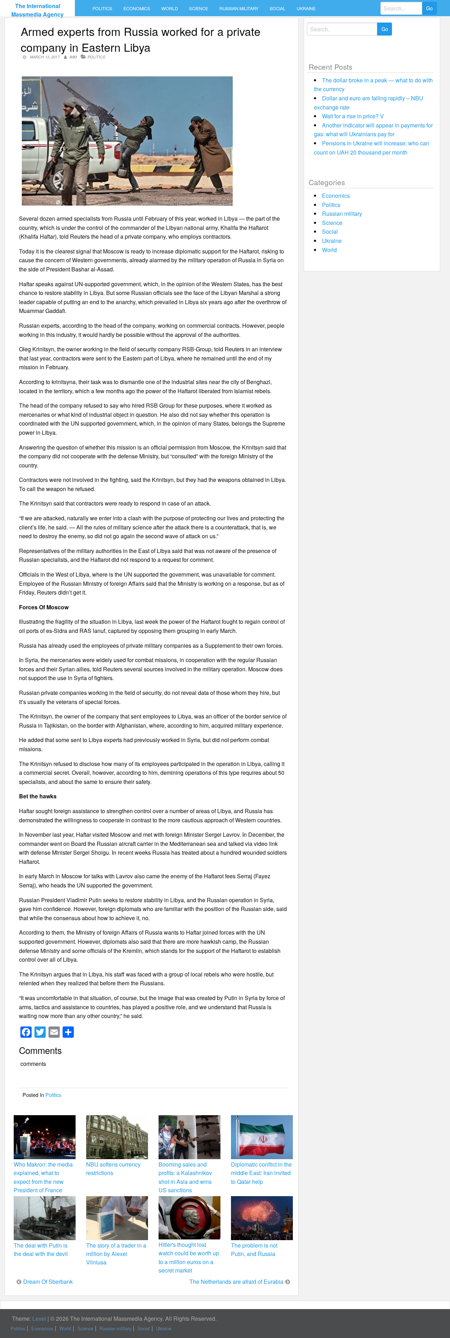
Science (198, 8)
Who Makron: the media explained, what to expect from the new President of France (43, 1177)
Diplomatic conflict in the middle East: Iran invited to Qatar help (261, 1172)
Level (39, 1318)
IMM (73, 56)
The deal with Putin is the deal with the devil (41, 1249)
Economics (136, 8)
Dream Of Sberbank (48, 1281)
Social (277, 8)
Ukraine (306, 8)
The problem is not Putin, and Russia (254, 1249)
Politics (102, 8)
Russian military (238, 8)
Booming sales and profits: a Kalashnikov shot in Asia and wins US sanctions (185, 1177)
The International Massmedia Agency (37, 10)
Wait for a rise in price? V (353, 116)
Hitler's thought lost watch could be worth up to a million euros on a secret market (189, 1257)
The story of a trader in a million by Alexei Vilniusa (116, 1253)
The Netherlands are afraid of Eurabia (236, 1281)
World (169, 8)
